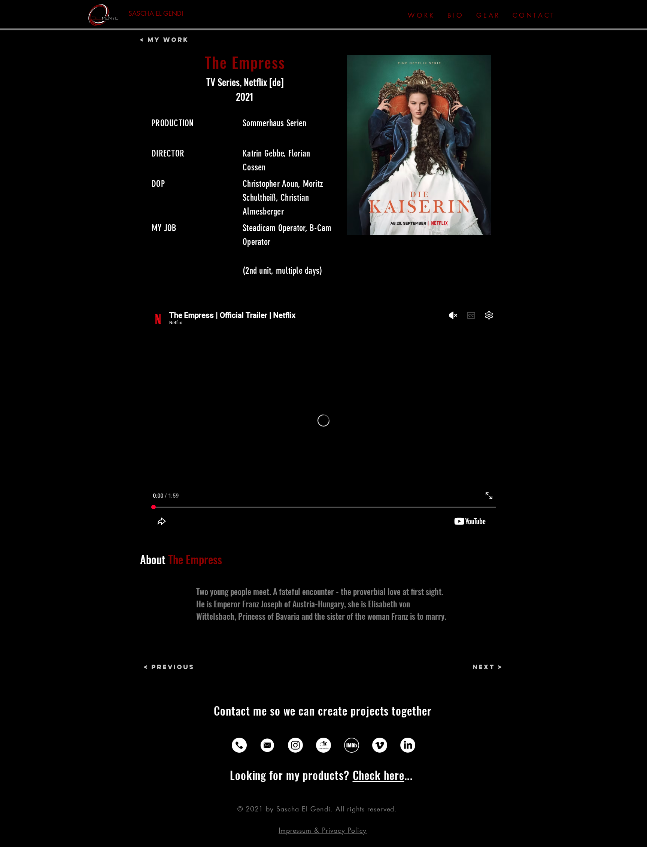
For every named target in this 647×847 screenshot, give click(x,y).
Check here (378, 774)
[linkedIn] (407, 745)
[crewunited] (323, 745)
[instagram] (295, 745)
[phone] (239, 745)
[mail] (267, 745)
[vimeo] (379, 745)
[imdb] (351, 745)
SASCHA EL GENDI (155, 13)
